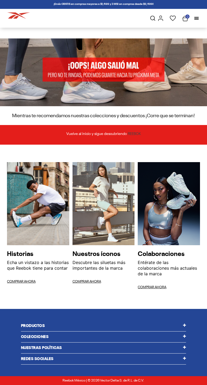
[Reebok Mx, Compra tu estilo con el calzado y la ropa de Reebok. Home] (18, 14)
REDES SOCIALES (37, 359)
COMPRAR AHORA (21, 281)
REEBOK (134, 134)
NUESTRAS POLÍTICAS (41, 348)
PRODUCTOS (33, 326)
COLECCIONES (35, 337)
